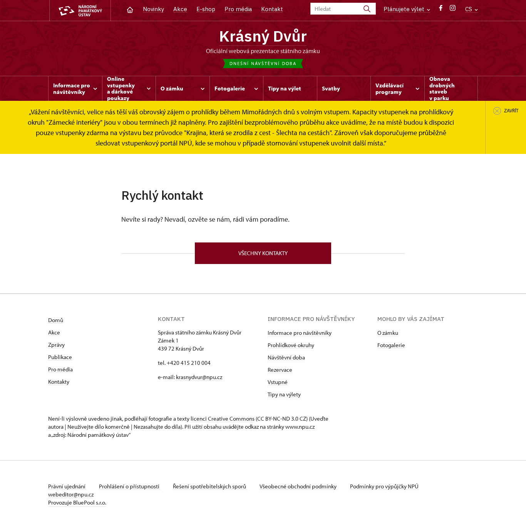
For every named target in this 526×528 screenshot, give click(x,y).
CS (469, 9)
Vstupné (278, 382)
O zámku (387, 332)
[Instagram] (453, 10)
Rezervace (280, 369)
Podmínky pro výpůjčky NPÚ (384, 486)
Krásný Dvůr (263, 36)
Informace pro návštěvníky (300, 332)
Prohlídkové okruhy (291, 345)
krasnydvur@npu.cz (199, 377)
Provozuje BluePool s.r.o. (77, 502)
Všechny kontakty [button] (263, 253)
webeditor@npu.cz (71, 494)
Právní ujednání (67, 486)
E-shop (205, 9)
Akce (180, 9)
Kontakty (58, 381)
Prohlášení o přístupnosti (130, 486)
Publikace (60, 357)
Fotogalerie (391, 345)
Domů (55, 320)
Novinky (153, 9)
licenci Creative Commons (223, 418)
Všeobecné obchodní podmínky (299, 486)
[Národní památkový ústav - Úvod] (80, 10)
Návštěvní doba (286, 357)
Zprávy (56, 344)
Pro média (238, 9)
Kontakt (272, 9)
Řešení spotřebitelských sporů (210, 486)
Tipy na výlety (284, 394)
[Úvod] (130, 9)
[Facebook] (441, 10)
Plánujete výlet (405, 9)
